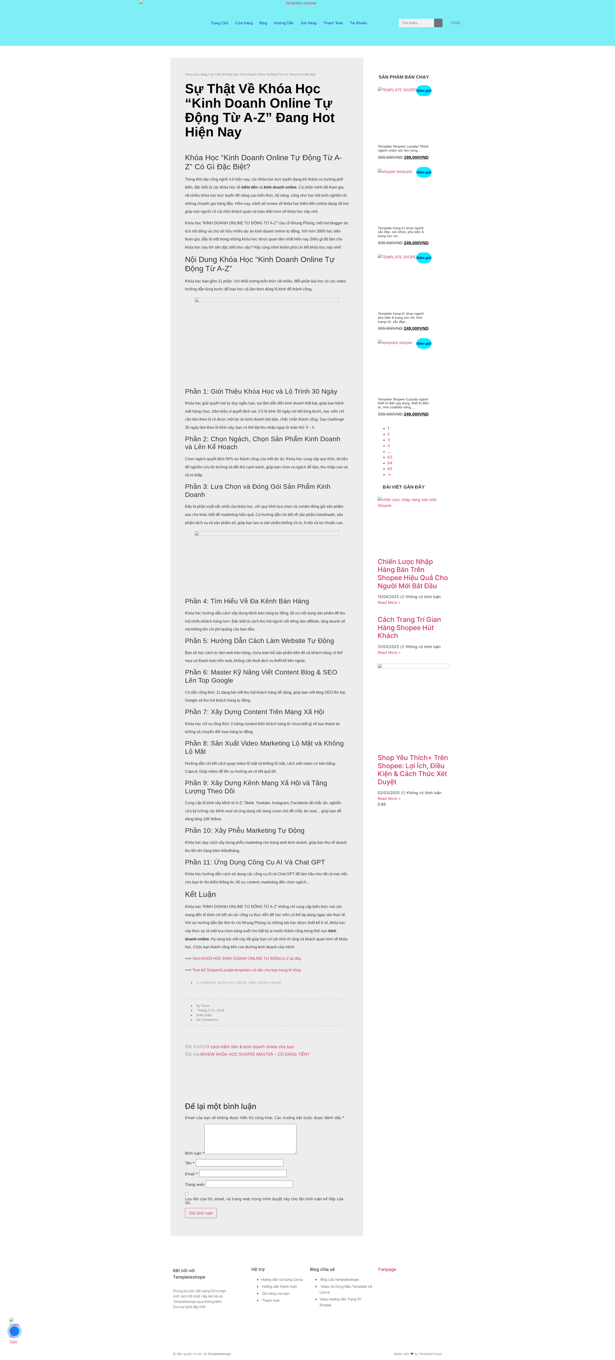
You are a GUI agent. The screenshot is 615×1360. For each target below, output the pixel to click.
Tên (190, 1163)
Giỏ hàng (309, 23)
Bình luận (194, 1153)
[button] (267, 1073)
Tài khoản (358, 23)
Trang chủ (191, 74)
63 (389, 457)
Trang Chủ (219, 23)
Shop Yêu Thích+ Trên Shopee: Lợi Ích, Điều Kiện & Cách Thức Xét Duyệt (413, 770)
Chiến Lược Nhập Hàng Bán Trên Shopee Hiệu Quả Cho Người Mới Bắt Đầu (413, 573)
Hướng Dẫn (284, 23)
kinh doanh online (265, 983)
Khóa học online (232, 983)
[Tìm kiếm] (438, 23)
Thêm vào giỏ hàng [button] (379, 252)
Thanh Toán (333, 23)
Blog (263, 23)
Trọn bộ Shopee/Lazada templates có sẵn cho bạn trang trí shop (246, 970)
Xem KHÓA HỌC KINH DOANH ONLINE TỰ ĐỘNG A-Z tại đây (246, 958)
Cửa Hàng (243, 23)
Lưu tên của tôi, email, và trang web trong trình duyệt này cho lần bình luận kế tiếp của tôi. (264, 1201)
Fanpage (387, 1269)
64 (389, 462)
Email (191, 1174)
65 (389, 468)
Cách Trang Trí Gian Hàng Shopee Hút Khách (409, 627)
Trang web (194, 1184)
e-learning (206, 983)
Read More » (389, 602)
